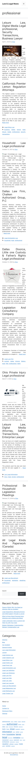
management (5, 740)
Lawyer (4, 652)
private (14, 477)
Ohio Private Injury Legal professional (14, 374)
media (9, 132)
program (17, 741)
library (22, 737)
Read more (5, 122)
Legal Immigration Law (11, 238)
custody (6, 361)
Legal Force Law (7, 665)
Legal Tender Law (7, 693)
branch (19, 724)
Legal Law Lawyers (8, 683)
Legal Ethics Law (9, 127)
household (7, 240)
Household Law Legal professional (14, 144)
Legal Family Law (7, 663)
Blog (3, 642)
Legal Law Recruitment (11, 578)
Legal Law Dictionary (8, 673)
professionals (12, 741)
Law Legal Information (11, 474)
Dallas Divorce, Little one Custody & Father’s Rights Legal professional (14, 254)
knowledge (10, 734)
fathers (23, 361)
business (7, 129)
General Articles (7, 647)
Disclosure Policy (7, 711)
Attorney (4, 640)
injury (5, 477)
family (4, 729)
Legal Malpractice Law (9, 688)
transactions (6, 134)
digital (13, 129)
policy (21, 740)
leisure (4, 132)
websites (13, 746)
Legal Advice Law (7, 655)
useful (3, 746)
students (16, 744)
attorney (23, 721)
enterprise (21, 726)
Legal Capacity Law (8, 657)
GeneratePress (14, 754)
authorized (12, 724)
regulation (5, 744)
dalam (23, 724)
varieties (8, 746)
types (21, 744)
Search (4, 591)
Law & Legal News (10, 4)
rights (19, 363)
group (12, 729)
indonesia (22, 729)
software (11, 744)
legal (24, 129)
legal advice (10, 737)
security (23, 132)
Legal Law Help (7, 678)
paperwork (16, 740)
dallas (12, 361)
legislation (15, 580)
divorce (17, 361)
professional (16, 132)
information (7, 731)
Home (4, 706)
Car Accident (6, 645)
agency (15, 721)
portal (24, 740)
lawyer (19, 129)
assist (19, 721)
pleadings (22, 580)
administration (6, 721)
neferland (11, 740)
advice (12, 721)
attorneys (4, 724)
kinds (4, 734)
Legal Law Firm (8, 359)
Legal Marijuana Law (8, 691)
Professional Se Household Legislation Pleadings (14, 490)
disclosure (11, 726)
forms (7, 729)
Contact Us (5, 708)
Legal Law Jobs (7, 680)
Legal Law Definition (8, 670)
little (7, 363)
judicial (17, 731)
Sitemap (4, 713)
